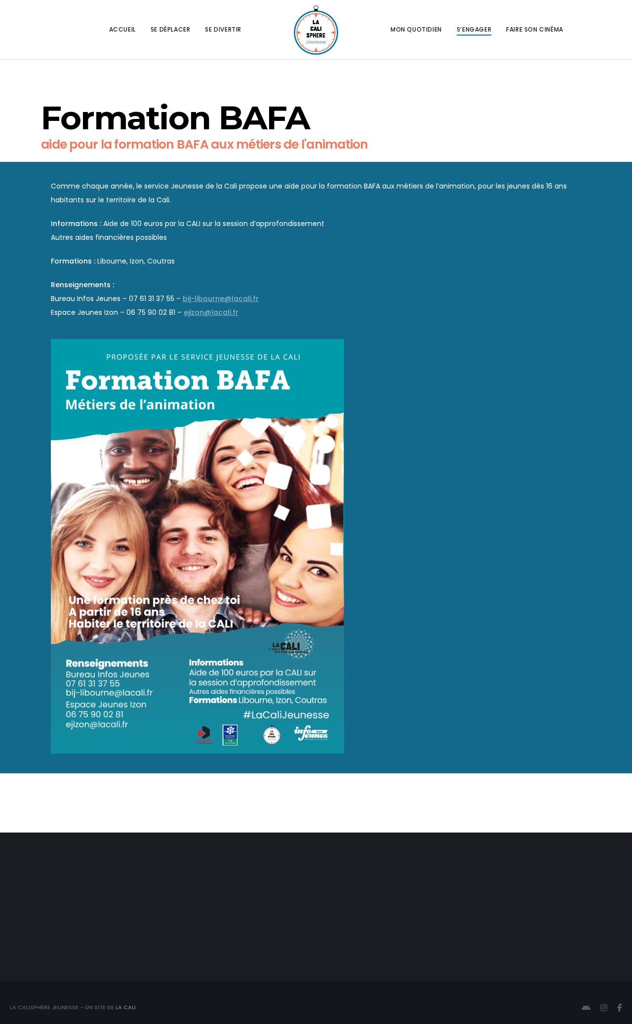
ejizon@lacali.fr (211, 312)
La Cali (126, 1007)
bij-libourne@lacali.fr (221, 298)
